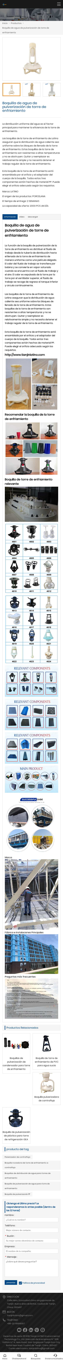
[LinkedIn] (31, 1330)
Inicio (5, 23)
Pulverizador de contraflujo (17, 1157)
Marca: (6, 191)
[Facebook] (25, 1330)
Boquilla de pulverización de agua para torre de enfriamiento (27, 1186)
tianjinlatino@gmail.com (20, 1315)
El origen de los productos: (17, 196)
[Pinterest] (36, 1330)
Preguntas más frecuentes (20, 976)
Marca (8, 857)
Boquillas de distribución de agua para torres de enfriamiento (28, 1175)
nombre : (10, 1215)
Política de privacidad (33, 1282)
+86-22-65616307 (16, 1323)
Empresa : (10, 1246)
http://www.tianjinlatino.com (25, 355)
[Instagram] (42, 1330)
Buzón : (10, 1236)
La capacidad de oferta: (15, 206)
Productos (16, 23)
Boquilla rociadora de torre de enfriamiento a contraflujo (26, 1165)
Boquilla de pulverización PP (17, 1194)
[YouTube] (19, 1330)
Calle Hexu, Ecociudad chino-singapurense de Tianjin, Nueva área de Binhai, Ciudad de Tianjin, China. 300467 (31, 1304)
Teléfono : (10, 1225)
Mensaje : (11, 1257)
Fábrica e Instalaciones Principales (24, 932)
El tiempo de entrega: (14, 201)
